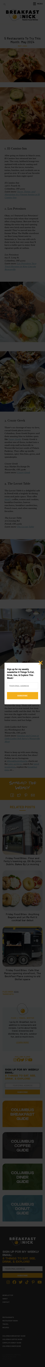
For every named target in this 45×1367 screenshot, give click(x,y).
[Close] (40, 662)
